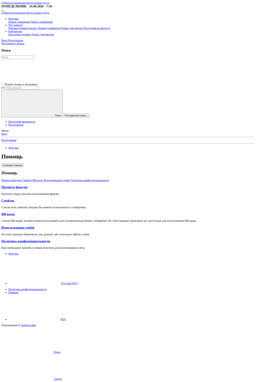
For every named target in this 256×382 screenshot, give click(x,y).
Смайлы (27, 180)
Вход (4, 133)
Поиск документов (43, 34)
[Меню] (2, 10)
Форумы (13, 18)
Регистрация (15, 124)
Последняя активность (96, 28)
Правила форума (11, 180)
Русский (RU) (69, 283)
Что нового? (15, 25)
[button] (64, 84)
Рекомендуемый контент (23, 28)
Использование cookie (57, 180)
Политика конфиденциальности (90, 180)
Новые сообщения (19, 21)
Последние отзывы (19, 34)
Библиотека (15, 31)
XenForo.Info (28, 325)
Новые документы (72, 28)
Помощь (13, 292)
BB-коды (37, 180)
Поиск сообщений (42, 21)
